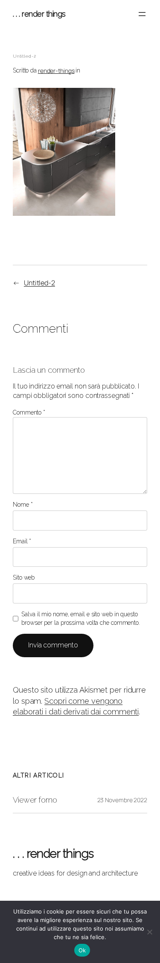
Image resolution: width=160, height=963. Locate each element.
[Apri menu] (142, 14)
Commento (29, 412)
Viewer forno (35, 800)
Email (22, 541)
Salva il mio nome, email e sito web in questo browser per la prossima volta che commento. (80, 618)
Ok (82, 950)
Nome (22, 504)
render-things (56, 71)
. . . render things (39, 13)
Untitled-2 (39, 282)
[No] (149, 932)
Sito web (24, 577)
